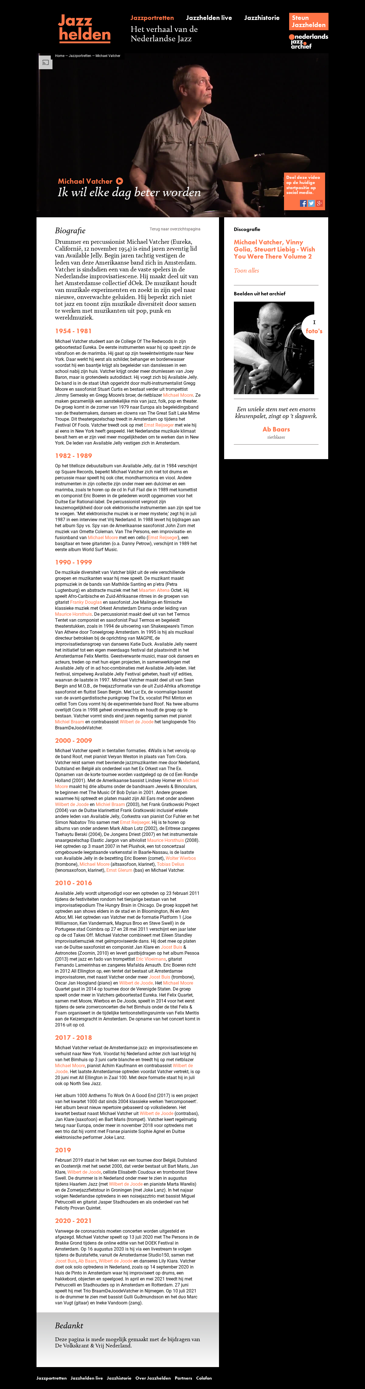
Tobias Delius (170, 864)
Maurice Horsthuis (73, 614)
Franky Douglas (86, 602)
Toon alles (246, 270)
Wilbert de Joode (136, 722)
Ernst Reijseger (159, 425)
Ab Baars (87, 1261)
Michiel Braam (69, 722)
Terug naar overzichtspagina (175, 229)
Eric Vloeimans (151, 959)
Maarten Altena (154, 590)
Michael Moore (178, 395)
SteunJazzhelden (309, 21)
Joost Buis (171, 947)
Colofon (204, 1378)
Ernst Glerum (119, 870)
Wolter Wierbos (181, 858)
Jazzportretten (152, 17)
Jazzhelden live (209, 17)
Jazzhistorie (262, 17)
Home (59, 55)
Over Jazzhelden (153, 1378)
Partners (183, 1378)
